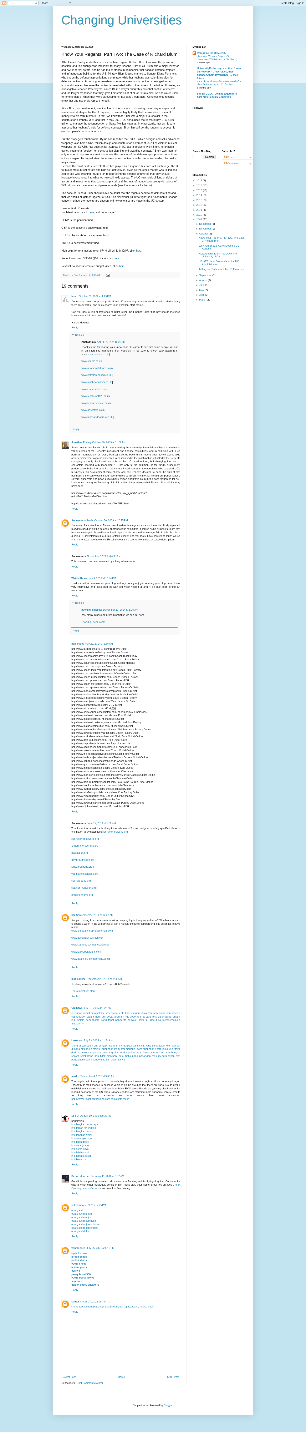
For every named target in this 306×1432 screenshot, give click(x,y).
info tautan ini (79, 1159)
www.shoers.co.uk (91, 361)
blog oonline (78, 979)
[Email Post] (107, 275)
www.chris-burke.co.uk (94, 389)
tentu (121, 1013)
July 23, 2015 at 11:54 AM (98, 1040)
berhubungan (172, 1052)
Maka (177, 1049)
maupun (130, 1049)
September (205, 275)
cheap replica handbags (85, 1306)
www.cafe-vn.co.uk (98, 354)
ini (72, 1013)
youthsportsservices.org (84, 873)
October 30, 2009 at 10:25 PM (111, 520)
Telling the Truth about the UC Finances (221, 269)
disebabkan (158, 1045)
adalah (106, 1059)
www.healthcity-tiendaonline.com (90, 958)
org (96, 1045)
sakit (141, 1045)
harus (128, 1013)
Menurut (76, 1045)
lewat (139, 1049)
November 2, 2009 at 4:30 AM (104, 556)
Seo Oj (75, 1115)
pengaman (77, 1059)
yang (149, 1016)
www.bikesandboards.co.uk (96, 417)
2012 (199, 204)
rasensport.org (79, 852)
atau (154, 1056)
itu (78, 1052)
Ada (127, 1016)
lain (73, 1020)
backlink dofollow (91, 609)
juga (152, 1020)
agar (139, 1052)
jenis (135, 1045)
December (205, 223)
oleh (168, 1045)
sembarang (86, 1056)
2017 (199, 180)
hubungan (107, 1049)
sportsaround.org (81, 880)
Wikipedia (87, 1045)
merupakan (125, 1045)
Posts (230, 157)
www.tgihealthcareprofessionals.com (92, 930)
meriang (108, 1052)
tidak (103, 1056)
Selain (80, 1020)
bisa (154, 1016)
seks (141, 1020)
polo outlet (77, 643)
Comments (233, 163)
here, (92, 212)
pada (135, 1056)
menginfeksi (97, 1013)
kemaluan (167, 1049)
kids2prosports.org (81, 866)
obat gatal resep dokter (84, 1220)
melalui (97, 1049)
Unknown (76, 1008)
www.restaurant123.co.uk (95, 396)
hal (143, 1016)
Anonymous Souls (82, 520)
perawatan (159, 1013)
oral (123, 1049)
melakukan (157, 1052)
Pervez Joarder (80, 1176)
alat (178, 1056)
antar (158, 1049)
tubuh (98, 1016)
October (204, 233)
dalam (90, 1016)
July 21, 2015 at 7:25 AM (97, 1008)
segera (137, 1013)
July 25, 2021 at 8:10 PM (100, 1248)
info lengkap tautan (82, 1131)
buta (121, 1056)
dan (97, 1056)
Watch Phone (79, 578)
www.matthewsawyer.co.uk (96, 382)
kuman (176, 1045)
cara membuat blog (84, 991)
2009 (199, 219)
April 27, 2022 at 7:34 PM (96, 1301)
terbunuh (119, 1016)
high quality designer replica (116, 1306)
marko (75, 1076)
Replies (79, 335)
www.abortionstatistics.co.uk (97, 368)
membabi (112, 1056)
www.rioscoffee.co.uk (93, 410)
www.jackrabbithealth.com (86, 951)
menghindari (95, 1052)
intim (117, 1049)
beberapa (135, 1016)
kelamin (113, 1045)
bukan (146, 1052)
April (202, 294)
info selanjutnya (80, 1145)
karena (170, 1013)
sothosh (76, 1301)
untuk (84, 1052)
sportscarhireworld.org (115, 831)
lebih (177, 1013)
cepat (74, 1016)
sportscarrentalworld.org (85, 838)
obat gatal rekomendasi (84, 1227)
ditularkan (86, 1049)
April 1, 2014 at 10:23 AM (111, 342)
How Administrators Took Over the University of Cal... (218, 255)
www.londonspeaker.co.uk (96, 403)
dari (73, 1052)
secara (75, 1056)
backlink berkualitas (94, 622)
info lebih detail (80, 1141)
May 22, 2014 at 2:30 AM (99, 643)
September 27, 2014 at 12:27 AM (94, 915)
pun (104, 1016)
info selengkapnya (81, 1138)
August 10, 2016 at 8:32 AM (95, 1115)
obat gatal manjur (81, 1217)
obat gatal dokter (80, 1231)
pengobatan (93, 1020)
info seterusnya (80, 1149)
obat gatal (77, 1210)
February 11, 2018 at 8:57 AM (107, 1176)
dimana (75, 1049)
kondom (97, 1059)
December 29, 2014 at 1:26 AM (120, 609)
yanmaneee (78, 1248)
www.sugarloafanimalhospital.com (90, 944)
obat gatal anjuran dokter (85, 1224)
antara (176, 1016)
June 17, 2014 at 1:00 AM (101, 823)
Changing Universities (121, 20)
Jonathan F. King (81, 442)
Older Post (173, 1377)
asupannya (77, 1023)
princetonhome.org (82, 894)
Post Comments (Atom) (90, 1383)
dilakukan (147, 1013)
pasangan (145, 1056)
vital (116, 1052)
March (203, 299)
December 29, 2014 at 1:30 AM (104, 979)
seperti (88, 1059)
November (205, 228)
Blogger (168, 1405)
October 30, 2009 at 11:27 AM (109, 442)
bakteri (82, 1016)
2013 (199, 200)
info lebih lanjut (80, 1152)
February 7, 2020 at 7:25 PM (90, 1205)
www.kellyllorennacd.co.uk (96, 375)
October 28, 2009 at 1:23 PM (95, 296)
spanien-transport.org (83, 887)
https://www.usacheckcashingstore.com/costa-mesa (100, 1099)
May (202, 290)
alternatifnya (118, 1059)
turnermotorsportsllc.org (84, 845)
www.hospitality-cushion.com (87, 937)
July (201, 285)
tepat (111, 1020)
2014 (199, 195)
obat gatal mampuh (82, 1213)
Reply (74, 327)
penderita (120, 1020)
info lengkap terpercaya (84, 1124)
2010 (199, 214)
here (138, 250)
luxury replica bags (143, 1306)
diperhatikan (165, 1016)
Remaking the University (211, 53)
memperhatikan (171, 1020)
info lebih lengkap (81, 1155)
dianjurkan (129, 1052)
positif (86, 1013)
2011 (199, 209)
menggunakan (166, 1056)
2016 (199, 185)
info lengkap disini (81, 1135)
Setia (128, 1056)
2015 (199, 190)
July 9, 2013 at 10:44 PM (102, 578)
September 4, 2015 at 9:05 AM (97, 1076)
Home (121, 1377)
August (203, 280)
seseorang (112, 1013)
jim (73, 915)
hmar (74, 296)
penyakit (132, 1020)
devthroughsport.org (82, 859)
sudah (78, 1013)
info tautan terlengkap (83, 1127)
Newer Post (69, 1377)
